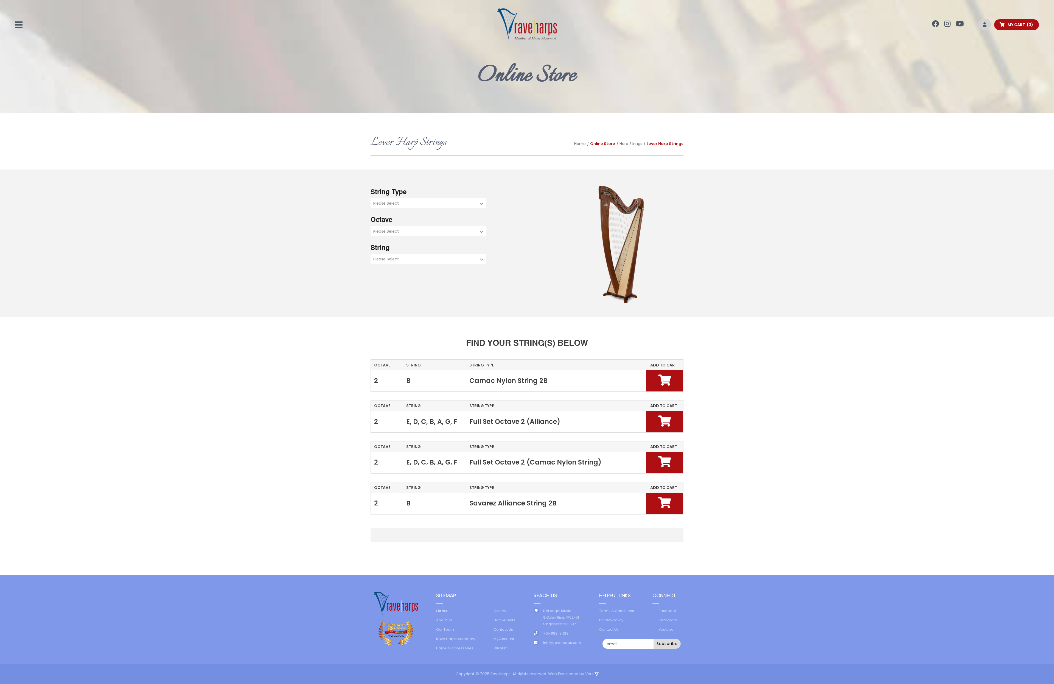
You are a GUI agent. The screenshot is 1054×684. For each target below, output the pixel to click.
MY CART (1019, 24)
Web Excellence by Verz (571, 674)
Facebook (668, 610)
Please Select (386, 203)
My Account (504, 638)
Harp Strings (630, 143)
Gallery (500, 610)
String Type (389, 192)
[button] (664, 380)
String (380, 248)
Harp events (504, 620)
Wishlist (500, 648)
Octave (381, 220)
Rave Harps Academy (455, 638)
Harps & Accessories (454, 648)
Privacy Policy (611, 620)
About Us (444, 620)
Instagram (668, 620)
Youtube (666, 629)
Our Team (445, 629)
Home (580, 143)
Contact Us (503, 629)
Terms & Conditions (616, 610)
